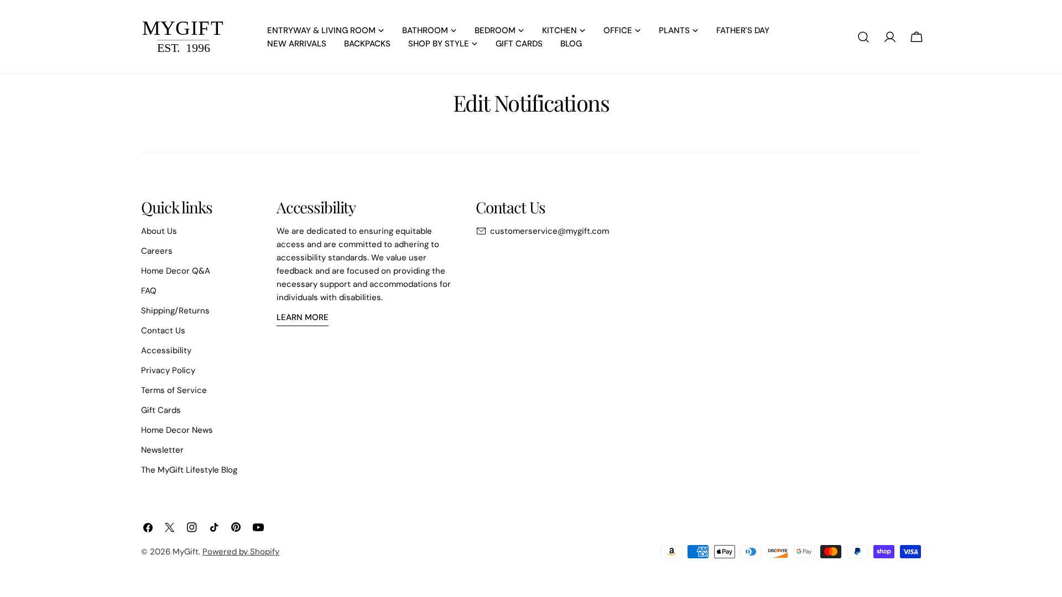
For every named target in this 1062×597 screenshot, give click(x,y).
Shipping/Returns (175, 310)
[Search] (863, 37)
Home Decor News (177, 430)
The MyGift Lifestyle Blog (189, 469)
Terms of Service (174, 390)
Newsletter (162, 449)
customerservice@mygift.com (549, 231)
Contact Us (163, 330)
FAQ (149, 290)
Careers (157, 250)
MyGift (186, 551)
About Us (159, 231)
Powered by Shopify (240, 551)
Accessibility (166, 350)
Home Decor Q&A (175, 270)
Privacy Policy (168, 370)
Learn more (303, 317)
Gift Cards (161, 410)
